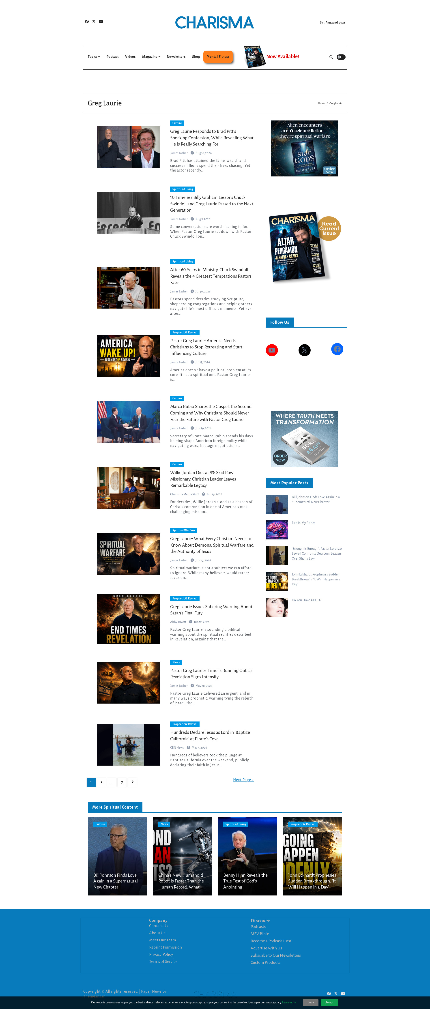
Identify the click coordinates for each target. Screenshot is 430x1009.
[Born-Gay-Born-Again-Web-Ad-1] (304, 438)
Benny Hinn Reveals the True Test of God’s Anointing (245, 881)
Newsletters (176, 56)
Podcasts (258, 926)
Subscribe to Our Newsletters (276, 955)
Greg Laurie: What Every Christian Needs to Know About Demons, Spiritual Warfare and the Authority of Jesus (212, 545)
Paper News (151, 992)
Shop (196, 56)
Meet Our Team (162, 940)
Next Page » (243, 780)
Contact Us (158, 925)
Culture (177, 123)
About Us (157, 933)
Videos (130, 56)
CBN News (177, 747)
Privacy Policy (161, 954)
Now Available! (282, 56)
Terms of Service (163, 961)
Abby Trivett (178, 622)
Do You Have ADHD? (306, 600)
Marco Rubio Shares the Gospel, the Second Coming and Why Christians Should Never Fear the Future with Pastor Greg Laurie (211, 413)
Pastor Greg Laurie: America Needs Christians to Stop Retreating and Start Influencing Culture (206, 347)
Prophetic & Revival (184, 332)
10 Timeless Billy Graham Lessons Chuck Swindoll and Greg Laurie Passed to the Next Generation (211, 204)
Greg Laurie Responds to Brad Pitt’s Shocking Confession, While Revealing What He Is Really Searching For (212, 137)
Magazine (150, 56)
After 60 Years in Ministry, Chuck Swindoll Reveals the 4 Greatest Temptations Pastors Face (211, 276)
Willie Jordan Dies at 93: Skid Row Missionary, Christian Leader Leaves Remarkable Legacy (203, 479)
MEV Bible (260, 934)
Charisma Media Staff (184, 494)
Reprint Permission (165, 947)
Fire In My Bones (303, 523)
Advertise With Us (266, 948)
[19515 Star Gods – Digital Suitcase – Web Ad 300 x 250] (304, 148)
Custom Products (265, 962)
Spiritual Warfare (183, 530)
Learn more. (289, 1002)
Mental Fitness (218, 56)
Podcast (113, 56)
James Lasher (179, 153)
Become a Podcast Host (271, 941)
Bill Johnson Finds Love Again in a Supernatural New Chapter (115, 881)
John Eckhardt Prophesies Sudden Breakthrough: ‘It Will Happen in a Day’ (316, 579)
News (176, 662)
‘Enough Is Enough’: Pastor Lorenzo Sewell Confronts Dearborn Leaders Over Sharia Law (317, 553)
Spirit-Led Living (182, 189)
